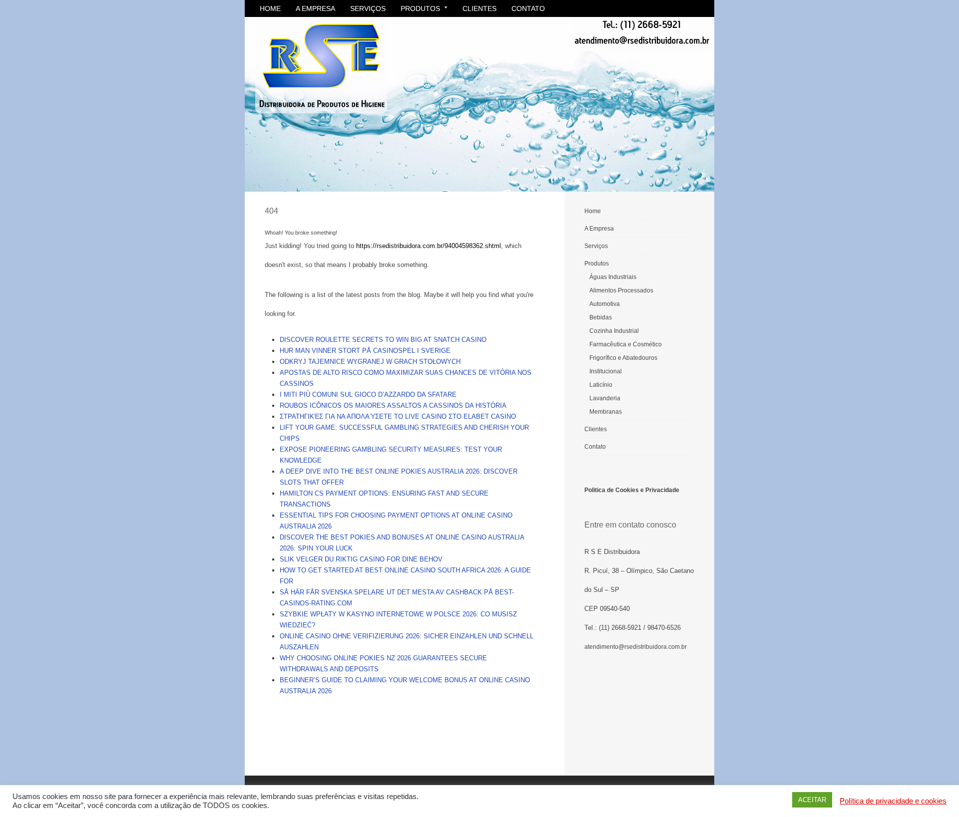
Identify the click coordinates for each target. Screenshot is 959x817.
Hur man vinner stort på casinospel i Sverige (365, 350)
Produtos (420, 8)
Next (701, 101)
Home (270, 8)
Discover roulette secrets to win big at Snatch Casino (383, 339)
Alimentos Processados (621, 290)
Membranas (605, 411)
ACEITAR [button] (812, 800)
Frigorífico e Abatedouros (623, 357)
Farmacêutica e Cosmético (625, 344)
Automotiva (604, 303)
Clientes (479, 8)
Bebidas (600, 317)
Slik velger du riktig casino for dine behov (361, 559)
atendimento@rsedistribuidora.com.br (635, 646)
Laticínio (600, 384)
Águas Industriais (612, 276)
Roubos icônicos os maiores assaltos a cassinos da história (393, 405)
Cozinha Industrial (614, 330)
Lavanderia (604, 398)
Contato (528, 8)
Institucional (605, 371)
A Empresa (315, 8)
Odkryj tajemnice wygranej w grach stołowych (370, 361)
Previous (257, 101)
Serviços (368, 8)
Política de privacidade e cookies (893, 801)
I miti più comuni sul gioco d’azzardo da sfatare (368, 394)
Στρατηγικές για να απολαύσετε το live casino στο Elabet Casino (398, 416)
